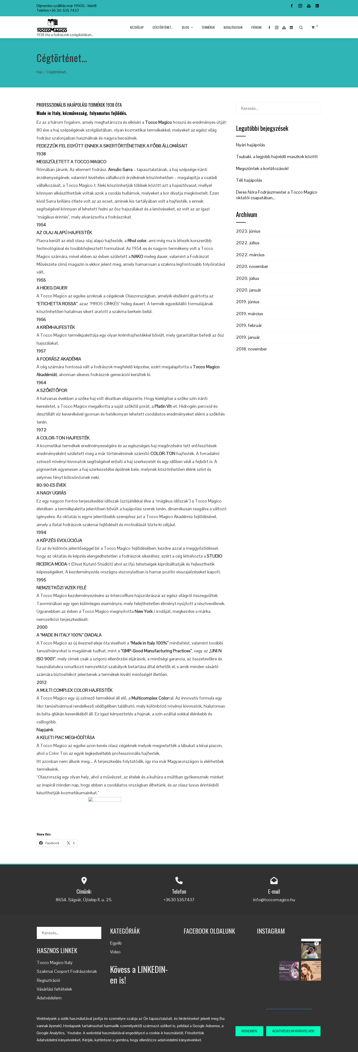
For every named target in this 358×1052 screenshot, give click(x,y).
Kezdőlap (137, 27)
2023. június (248, 231)
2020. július (247, 278)
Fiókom (256, 27)
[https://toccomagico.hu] (289, 948)
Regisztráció (48, 980)
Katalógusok (233, 27)
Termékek (208, 27)
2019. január (248, 337)
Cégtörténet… (162, 27)
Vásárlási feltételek (54, 989)
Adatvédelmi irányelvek (293, 1031)
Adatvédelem (49, 998)
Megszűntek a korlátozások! (262, 168)
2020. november (252, 266)
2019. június (247, 301)
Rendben (249, 1031)
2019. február (249, 325)
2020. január (248, 290)
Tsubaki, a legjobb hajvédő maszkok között (277, 156)
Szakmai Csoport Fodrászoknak (67, 971)
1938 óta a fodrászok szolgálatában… (65, 34)
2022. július (247, 243)
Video (115, 952)
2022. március (250, 254)
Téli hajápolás (249, 180)
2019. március (249, 313)
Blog (185, 27)
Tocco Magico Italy (55, 962)
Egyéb (116, 943)
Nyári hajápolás (250, 145)
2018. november (251, 349)
